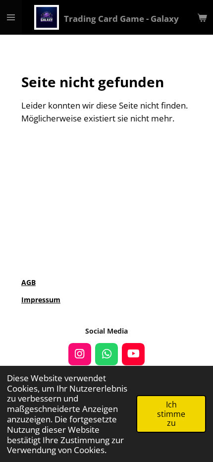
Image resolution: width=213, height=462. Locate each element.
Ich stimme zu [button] (171, 413)
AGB (28, 282)
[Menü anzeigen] (11, 17)
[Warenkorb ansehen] (202, 17)
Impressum (40, 299)
